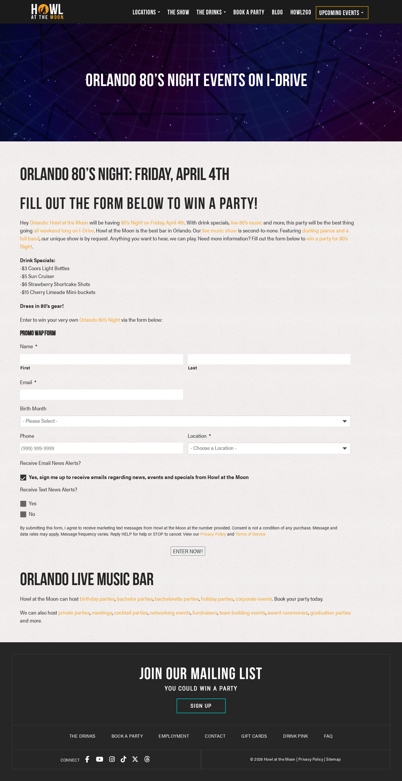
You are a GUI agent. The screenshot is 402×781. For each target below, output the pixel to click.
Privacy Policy (213, 534)
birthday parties (97, 598)
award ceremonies (288, 612)
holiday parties (217, 598)
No (32, 513)
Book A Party (127, 735)
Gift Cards (254, 735)
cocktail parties (131, 612)
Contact (215, 735)
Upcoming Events (340, 12)
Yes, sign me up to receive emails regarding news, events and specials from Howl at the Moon (139, 477)
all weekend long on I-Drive (64, 230)
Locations (145, 12)
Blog (277, 12)
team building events (242, 612)
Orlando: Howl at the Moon (59, 222)
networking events (170, 612)
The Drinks (210, 12)
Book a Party (249, 12)
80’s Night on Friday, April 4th (153, 222)
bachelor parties (135, 598)
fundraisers (204, 612)
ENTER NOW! (188, 551)
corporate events (253, 598)
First (25, 368)
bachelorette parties (177, 598)
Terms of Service (250, 534)
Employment (174, 735)
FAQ (328, 735)
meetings (102, 612)
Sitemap (333, 759)
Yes (32, 503)
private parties (74, 612)
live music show (219, 230)
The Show (178, 12)
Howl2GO (300, 12)
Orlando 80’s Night (99, 319)
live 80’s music (246, 222)
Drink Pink (295, 735)
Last (192, 368)
